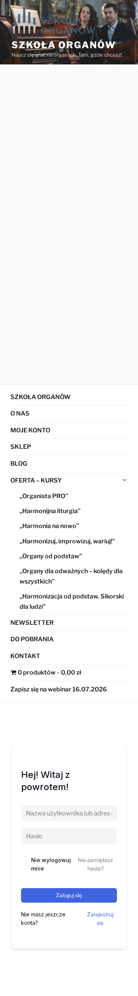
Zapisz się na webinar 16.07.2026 (58, 689)
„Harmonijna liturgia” (50, 511)
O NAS (20, 413)
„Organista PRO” (44, 496)
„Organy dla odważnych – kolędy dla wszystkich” (71, 576)
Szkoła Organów (64, 45)
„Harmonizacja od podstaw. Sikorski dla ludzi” (72, 601)
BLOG (18, 463)
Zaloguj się (69, 895)
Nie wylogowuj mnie (51, 864)
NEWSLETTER (32, 622)
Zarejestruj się (100, 918)
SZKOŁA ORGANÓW (40, 397)
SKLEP (20, 446)
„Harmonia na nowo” (49, 526)
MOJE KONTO (30, 430)
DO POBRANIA (32, 639)
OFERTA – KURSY (36, 480)
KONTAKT (25, 656)
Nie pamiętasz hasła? (95, 864)
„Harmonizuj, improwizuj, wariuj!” (67, 541)
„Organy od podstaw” (51, 556)
